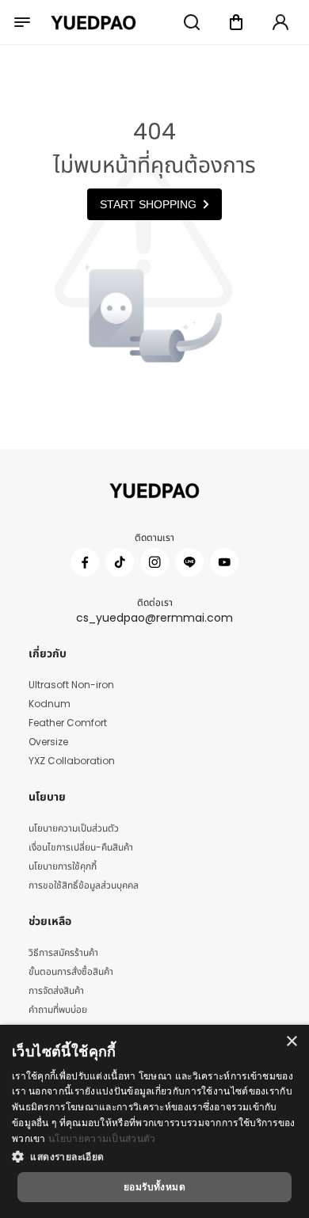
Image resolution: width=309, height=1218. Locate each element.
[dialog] (154, 1121)
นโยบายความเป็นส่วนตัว (101, 1138)
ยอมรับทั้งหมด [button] (154, 1186)
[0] (236, 22)
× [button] (291, 1042)
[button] (154, 1156)
